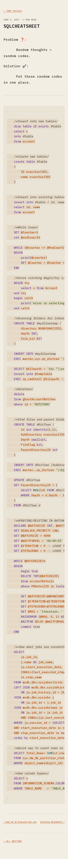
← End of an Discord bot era (19, 822)
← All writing (12, 841)
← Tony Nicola (12, 11)
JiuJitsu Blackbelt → (52, 822)
